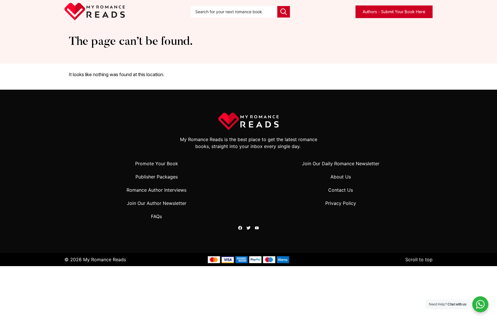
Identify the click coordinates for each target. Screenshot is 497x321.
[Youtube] (257, 228)
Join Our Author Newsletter (156, 203)
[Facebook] (240, 228)
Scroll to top (419, 259)
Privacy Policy (340, 203)
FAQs (156, 216)
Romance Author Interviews (156, 190)
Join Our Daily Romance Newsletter (340, 163)
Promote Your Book (156, 163)
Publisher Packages (156, 177)
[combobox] (234, 12)
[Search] (283, 12)
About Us (340, 177)
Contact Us (340, 190)
